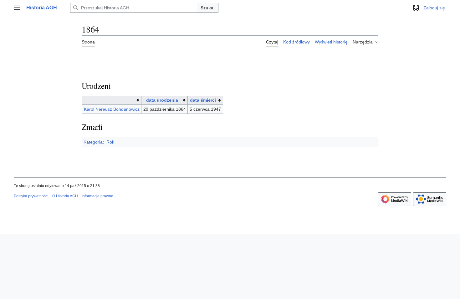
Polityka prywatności (31, 196)
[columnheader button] (111, 100)
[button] (17, 8)
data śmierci (203, 100)
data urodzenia (162, 100)
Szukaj (208, 7)
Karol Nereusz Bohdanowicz (112, 109)
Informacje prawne (97, 196)
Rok (110, 141)
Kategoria (93, 141)
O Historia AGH (65, 196)
